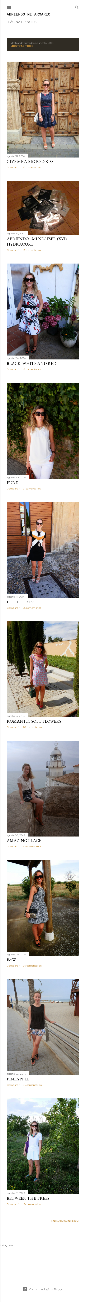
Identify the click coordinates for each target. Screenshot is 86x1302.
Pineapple (18, 1079)
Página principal (23, 22)
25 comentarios (32, 607)
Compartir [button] (13, 167)
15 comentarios (31, 1204)
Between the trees (28, 1198)
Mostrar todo (22, 46)
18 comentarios (32, 369)
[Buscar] (76, 6)
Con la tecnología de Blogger (46, 1289)
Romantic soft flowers (34, 721)
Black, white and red (31, 363)
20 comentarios (32, 727)
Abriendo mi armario (28, 14)
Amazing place (24, 840)
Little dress (20, 602)
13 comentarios (32, 250)
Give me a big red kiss (30, 161)
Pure (12, 482)
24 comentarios (32, 965)
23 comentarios (32, 846)
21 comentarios (32, 167)
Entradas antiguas (65, 1220)
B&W (11, 959)
